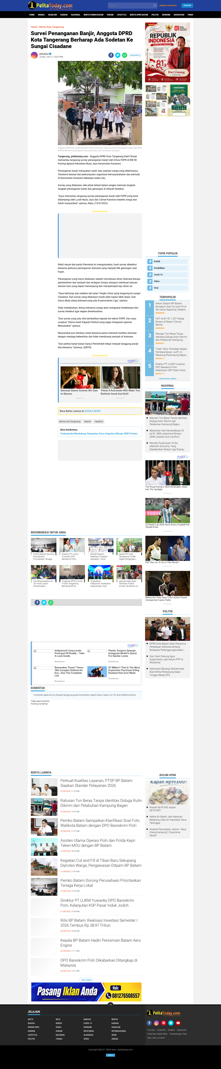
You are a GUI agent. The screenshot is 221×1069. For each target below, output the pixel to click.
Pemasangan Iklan (178, 1034)
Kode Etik (161, 1030)
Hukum (110, 15)
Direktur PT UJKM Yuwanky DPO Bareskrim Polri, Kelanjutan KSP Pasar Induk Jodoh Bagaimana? (97, 905)
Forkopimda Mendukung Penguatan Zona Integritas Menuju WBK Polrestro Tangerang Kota (100, 433)
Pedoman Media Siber (157, 1034)
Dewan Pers (33, 1027)
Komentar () (135, 55)
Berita (115, 1019)
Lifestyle (121, 15)
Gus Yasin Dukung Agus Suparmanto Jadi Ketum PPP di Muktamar (166, 659)
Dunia (58, 1027)
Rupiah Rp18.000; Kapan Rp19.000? (163, 809)
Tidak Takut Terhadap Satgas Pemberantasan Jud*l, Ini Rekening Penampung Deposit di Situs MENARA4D (171, 352)
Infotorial (89, 1031)
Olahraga (88, 1035)
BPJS (58, 1019)
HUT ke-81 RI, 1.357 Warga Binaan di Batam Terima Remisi (170, 321)
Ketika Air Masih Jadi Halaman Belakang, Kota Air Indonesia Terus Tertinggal (168, 819)
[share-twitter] (117, 55)
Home (32, 15)
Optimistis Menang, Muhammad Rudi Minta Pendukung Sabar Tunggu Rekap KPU (167, 671)
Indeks (41, 15)
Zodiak (115, 1039)
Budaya (31, 1023)
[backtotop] (110, 1005)
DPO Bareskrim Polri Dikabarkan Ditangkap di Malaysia (98, 963)
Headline (52, 15)
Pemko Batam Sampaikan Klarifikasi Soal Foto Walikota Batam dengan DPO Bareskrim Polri (100, 823)
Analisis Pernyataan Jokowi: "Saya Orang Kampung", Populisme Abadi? (168, 832)
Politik (155, 15)
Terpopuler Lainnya (167, 379)
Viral (156, 288)
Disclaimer (182, 1030)
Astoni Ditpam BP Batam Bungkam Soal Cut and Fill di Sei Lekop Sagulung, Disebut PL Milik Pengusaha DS (171, 306)
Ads (110, 1055)
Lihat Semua (86, 980)
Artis (30, 1019)
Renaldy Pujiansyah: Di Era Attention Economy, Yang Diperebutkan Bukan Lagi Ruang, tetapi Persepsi (167, 446)
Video (157, 281)
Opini (114, 1035)
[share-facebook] (111, 55)
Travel (59, 1039)
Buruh (59, 1023)
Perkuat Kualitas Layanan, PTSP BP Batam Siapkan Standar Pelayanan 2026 (96, 783)
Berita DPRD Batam (139, 15)
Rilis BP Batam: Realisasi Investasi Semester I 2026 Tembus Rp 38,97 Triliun (99, 923)
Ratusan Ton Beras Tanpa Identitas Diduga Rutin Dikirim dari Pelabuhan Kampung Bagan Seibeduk (101, 805)
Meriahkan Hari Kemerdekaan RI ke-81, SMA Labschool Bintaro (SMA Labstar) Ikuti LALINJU (167, 433)
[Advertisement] (43, 106)
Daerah (64, 15)
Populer (187, 5)
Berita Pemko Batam (93, 15)
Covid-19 (158, 274)
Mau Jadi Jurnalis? (156, 1038)
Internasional (119, 1031)
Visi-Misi (151, 1030)
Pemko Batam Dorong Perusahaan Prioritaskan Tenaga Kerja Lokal (100, 883)
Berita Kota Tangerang (69, 421)
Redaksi (171, 1030)
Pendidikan (159, 268)
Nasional (75, 15)
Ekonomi (166, 15)
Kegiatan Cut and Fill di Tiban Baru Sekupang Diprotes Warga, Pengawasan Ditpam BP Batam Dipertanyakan (100, 865)
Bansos (87, 1019)
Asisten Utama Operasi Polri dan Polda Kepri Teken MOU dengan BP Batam (97, 843)
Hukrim (31, 1031)
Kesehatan (179, 15)
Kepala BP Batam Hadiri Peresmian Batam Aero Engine (100, 943)
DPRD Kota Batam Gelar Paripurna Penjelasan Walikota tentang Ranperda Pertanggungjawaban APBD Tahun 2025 (168, 647)
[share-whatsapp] (124, 55)
